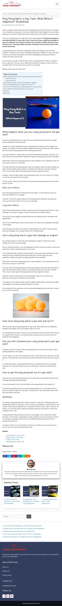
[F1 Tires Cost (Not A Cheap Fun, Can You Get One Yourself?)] (12, 496)
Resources (6, 93)
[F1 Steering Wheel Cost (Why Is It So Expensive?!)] (50, 496)
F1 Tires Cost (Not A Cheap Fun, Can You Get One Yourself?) (12, 501)
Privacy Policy (6, 575)
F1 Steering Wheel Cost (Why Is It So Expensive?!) (49, 501)
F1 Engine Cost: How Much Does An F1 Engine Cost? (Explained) (31, 501)
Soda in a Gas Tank (13, 439)
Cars (8, 13)
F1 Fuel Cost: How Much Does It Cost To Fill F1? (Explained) (21, 534)
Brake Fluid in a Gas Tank (15, 437)
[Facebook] (4, 596)
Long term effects (10, 80)
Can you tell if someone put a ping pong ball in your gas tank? (22, 87)
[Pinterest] (11, 596)
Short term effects (10, 78)
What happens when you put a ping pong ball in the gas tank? (22, 76)
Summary (6, 91)
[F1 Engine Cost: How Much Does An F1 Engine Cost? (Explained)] (31, 496)
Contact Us (6, 571)
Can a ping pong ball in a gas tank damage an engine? (20, 82)
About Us (5, 567)
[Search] (29, 516)
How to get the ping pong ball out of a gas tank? (18, 89)
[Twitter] (8, 596)
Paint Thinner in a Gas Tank (15, 435)
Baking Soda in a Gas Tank (15, 441)
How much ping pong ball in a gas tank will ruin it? (18, 84)
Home (4, 13)
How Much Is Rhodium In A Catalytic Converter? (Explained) (21, 537)
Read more (44, 475)
